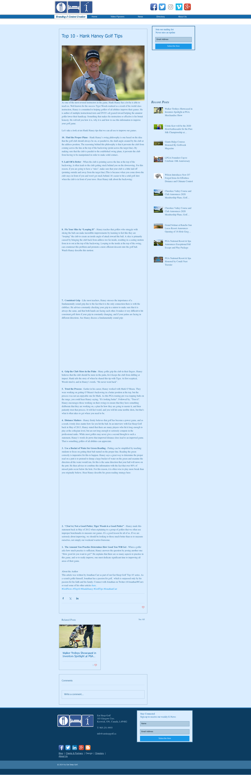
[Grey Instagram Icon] (170, 6)
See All (142, 619)
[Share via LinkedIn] (77, 598)
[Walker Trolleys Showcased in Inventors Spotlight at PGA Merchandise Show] (80, 636)
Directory (99, 753)
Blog (61, 753)
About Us (63, 756)
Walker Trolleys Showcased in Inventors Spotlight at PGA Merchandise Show (79, 655)
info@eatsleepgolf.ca (106, 733)
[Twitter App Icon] (162, 6)
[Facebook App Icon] (153, 6)
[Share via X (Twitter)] (70, 598)
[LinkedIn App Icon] (74, 747)
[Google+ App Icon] (187, 6)
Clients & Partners (74, 753)
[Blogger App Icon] (87, 747)
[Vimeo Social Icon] (179, 6)
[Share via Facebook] (63, 598)
